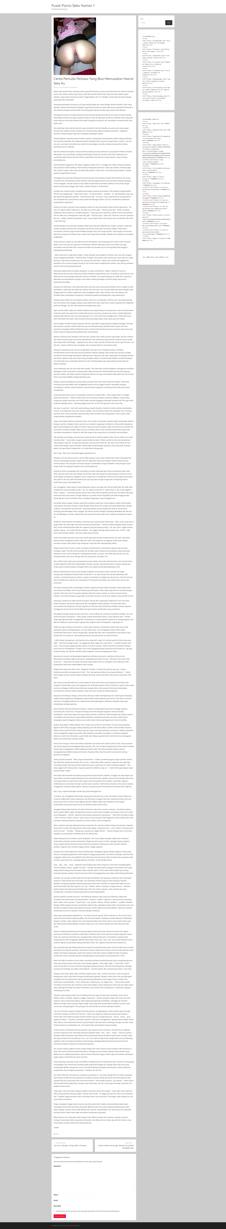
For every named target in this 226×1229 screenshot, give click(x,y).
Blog (57, 1134)
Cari (141, 19)
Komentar (58, 1166)
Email (56, 1200)
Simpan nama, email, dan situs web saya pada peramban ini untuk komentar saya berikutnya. (88, 1211)
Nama (56, 1195)
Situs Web (57, 1206)
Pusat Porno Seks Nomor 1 (73, 5)
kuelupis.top (73, 87)
